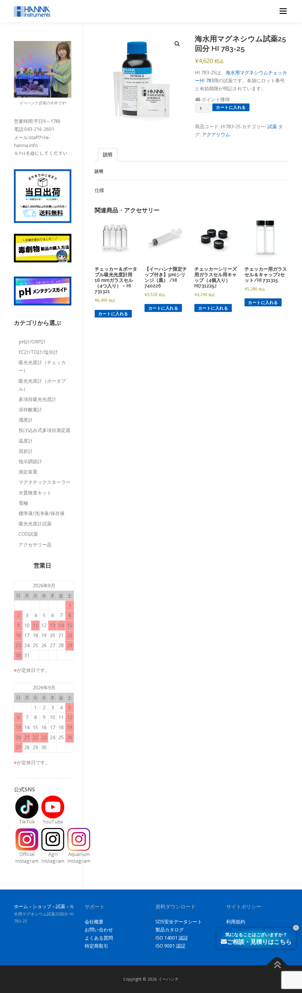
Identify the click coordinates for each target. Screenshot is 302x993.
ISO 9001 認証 (170, 946)
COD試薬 (28, 534)
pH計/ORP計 (32, 341)
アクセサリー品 (35, 544)
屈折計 (26, 451)
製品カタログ (169, 929)
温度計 (26, 441)
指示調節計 (30, 461)
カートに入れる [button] (113, 313)
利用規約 (235, 921)
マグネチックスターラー (44, 482)
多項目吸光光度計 (37, 399)
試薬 (272, 126)
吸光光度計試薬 (35, 523)
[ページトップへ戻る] (277, 965)
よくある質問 (99, 938)
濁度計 (26, 420)
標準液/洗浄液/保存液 (42, 513)
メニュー (283, 11)
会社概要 (94, 921)
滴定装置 (28, 471)
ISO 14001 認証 (171, 938)
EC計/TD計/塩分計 (38, 352)
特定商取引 (96, 946)
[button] (177, 44)
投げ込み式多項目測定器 (44, 430)
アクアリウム (216, 134)
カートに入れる (231, 107)
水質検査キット (35, 492)
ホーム (21, 906)
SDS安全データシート (178, 921)
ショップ (41, 906)
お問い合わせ (99, 929)
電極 (23, 503)
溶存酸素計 (30, 409)
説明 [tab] (107, 154)
